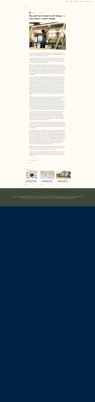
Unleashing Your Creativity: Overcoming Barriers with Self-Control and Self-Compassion (47, 181)
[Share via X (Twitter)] (32, 160)
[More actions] (65, 12)
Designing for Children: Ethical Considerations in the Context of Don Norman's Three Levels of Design (63, 181)
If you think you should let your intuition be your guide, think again (31, 181)
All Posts (25, 5)
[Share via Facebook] (29, 160)
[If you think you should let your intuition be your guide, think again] (31, 175)
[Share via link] (36, 160)
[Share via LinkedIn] (34, 160)
